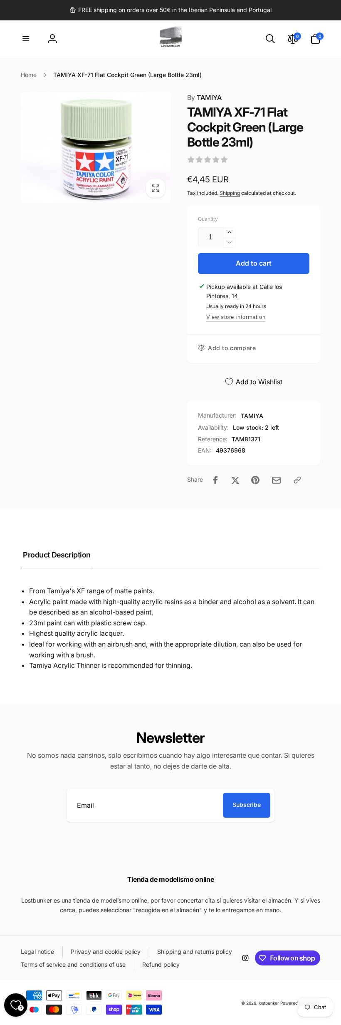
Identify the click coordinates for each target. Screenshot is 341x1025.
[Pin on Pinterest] (255, 480)
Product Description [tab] (57, 554)
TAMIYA (204, 97)
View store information (235, 317)
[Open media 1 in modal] (95, 147)
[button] (26, 39)
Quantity (208, 218)
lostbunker (269, 1002)
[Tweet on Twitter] (235, 480)
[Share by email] (276, 480)
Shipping (230, 193)
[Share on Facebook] (215, 480)
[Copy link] (297, 480)
